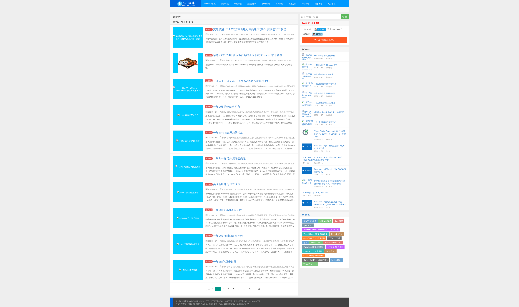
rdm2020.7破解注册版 (312, 251)
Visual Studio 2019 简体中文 (315, 234)
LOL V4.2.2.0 (325, 221)
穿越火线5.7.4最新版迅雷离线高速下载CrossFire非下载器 (247, 55)
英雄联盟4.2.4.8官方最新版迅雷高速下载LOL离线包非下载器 (249, 29)
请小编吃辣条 (324, 39)
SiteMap (193, 301)
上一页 (210, 289)
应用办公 (292, 3)
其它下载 (331, 3)
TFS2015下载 (334, 238)
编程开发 (238, 3)
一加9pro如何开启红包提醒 (229, 158)
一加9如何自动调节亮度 (227, 210)
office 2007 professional (313, 255)
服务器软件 (252, 3)
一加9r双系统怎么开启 (226, 107)
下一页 (257, 289)
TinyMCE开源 (336, 234)
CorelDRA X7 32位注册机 (314, 238)
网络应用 (266, 3)
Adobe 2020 (336, 259)
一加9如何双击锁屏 (224, 261)
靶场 (305, 242)
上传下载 (209, 81)
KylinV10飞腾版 (309, 221)
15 (250, 289)
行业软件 (305, 3)
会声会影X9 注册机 (335, 247)
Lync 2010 (307, 225)
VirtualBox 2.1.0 (310, 264)
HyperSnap (330, 251)
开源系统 (225, 3)
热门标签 (306, 214)
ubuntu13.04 (316, 242)
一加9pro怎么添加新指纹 (228, 132)
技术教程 (279, 3)
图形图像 (318, 3)
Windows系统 (210, 3)
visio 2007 (338, 221)
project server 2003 (333, 242)
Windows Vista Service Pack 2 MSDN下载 (321, 229)
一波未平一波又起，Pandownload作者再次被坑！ (242, 81)
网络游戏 (209, 29)
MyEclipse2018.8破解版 (313, 247)
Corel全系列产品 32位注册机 (315, 259)
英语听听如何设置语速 (226, 184)
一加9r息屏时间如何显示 (228, 236)
